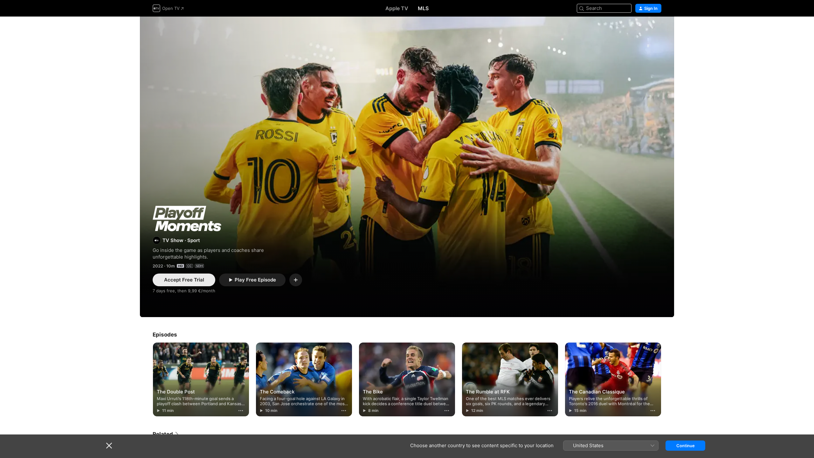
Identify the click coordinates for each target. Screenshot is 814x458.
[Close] (109, 445)
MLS (423, 8)
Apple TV (396, 8)
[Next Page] (667, 379)
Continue (685, 445)
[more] (240, 410)
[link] (166, 434)
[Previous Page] (146, 379)
